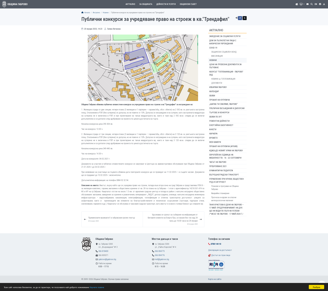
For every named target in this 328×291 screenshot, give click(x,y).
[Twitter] (245, 18)
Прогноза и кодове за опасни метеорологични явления (223, 199)
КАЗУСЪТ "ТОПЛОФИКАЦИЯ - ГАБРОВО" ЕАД (226, 73)
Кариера (213, 133)
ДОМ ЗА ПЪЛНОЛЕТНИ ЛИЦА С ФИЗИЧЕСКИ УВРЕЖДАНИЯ (222, 42)
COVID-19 (213, 48)
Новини (106, 13)
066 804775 (160, 251)
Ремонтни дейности (219, 121)
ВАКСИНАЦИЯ (217, 56)
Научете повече (97, 287)
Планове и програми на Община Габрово (225, 187)
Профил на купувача (219, 100)
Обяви (212, 95)
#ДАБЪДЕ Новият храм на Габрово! (226, 150)
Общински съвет (188, 4)
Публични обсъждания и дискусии (226, 108)
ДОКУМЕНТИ (216, 83)
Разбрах (316, 287)
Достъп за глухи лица (220, 255)
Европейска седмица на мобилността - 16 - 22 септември (225, 156)
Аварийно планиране (220, 193)
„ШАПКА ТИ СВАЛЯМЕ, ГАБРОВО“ (223, 104)
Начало (87, 13)
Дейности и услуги (166, 4)
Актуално (130, 4)
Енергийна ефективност (221, 125)
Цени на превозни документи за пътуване (225, 66)
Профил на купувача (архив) (223, 146)
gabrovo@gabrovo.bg (107, 259)
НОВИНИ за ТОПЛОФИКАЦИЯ (223, 79)
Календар (214, 91)
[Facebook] (240, 18)
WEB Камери (215, 142)
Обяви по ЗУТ (215, 117)
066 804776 (160, 255)
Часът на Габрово (217, 162)
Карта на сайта (214, 279)
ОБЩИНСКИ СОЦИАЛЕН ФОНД (224, 52)
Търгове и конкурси (219, 112)
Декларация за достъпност (220, 250)
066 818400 (103, 251)
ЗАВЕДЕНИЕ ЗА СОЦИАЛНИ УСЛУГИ (224, 36)
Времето (213, 138)
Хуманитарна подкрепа (221, 170)
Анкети (212, 129)
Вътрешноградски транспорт (224, 175)
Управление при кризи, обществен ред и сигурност (226, 180)
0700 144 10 (216, 244)
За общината (145, 4)
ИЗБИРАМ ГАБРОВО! (218, 87)
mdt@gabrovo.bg (162, 259)
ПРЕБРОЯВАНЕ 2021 (218, 166)
